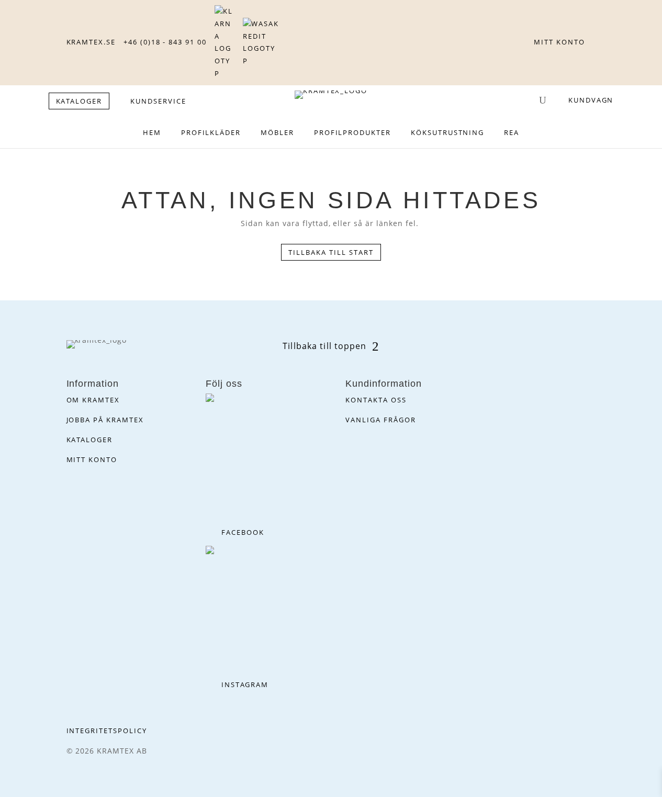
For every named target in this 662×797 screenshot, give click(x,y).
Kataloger (89, 439)
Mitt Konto (92, 459)
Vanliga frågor (380, 419)
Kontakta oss (375, 400)
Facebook (242, 532)
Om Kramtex (93, 400)
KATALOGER (79, 101)
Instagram (244, 684)
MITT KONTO (559, 42)
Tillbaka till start (330, 252)
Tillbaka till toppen (324, 346)
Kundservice (158, 101)
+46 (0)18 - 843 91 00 (165, 42)
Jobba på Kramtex (105, 419)
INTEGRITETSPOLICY (106, 730)
